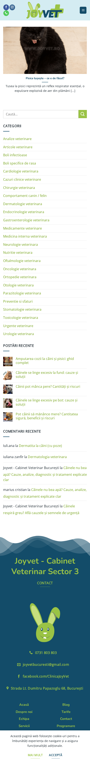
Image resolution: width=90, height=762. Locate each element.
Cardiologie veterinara (20, 171)
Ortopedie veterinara (19, 277)
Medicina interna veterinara (25, 236)
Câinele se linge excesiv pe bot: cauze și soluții (46, 402)
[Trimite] (82, 114)
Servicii (24, 726)
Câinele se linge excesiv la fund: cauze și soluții (47, 375)
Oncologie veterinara (19, 269)
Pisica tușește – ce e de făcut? (45, 78)
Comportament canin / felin (25, 195)
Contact (66, 719)
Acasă (24, 704)
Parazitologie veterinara (22, 293)
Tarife (66, 712)
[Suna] (6, 13)
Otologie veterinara (18, 285)
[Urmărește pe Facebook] (6, 7)
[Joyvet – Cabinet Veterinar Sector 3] (45, 10)
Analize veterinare (17, 138)
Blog (66, 704)
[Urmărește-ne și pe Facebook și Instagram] (12, 7)
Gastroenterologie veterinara (26, 220)
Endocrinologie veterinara (23, 212)
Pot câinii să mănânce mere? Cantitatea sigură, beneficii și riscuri (47, 416)
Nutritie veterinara (17, 252)
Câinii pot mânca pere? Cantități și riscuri (48, 387)
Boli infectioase (15, 155)
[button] (83, 10)
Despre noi (24, 712)
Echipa (24, 719)
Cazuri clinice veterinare (22, 179)
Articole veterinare (17, 147)
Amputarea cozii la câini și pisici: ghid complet (45, 361)
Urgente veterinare (18, 326)
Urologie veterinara (18, 334)
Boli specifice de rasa (19, 163)
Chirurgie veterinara (19, 187)
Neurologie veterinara (20, 244)
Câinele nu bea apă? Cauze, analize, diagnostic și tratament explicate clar (45, 473)
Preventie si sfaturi (18, 301)
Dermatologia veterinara (47, 457)
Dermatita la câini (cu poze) (40, 445)
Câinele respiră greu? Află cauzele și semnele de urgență (41, 509)
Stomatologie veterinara (22, 309)
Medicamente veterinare (22, 228)
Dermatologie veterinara (22, 204)
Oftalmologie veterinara (22, 260)
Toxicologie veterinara (20, 317)
